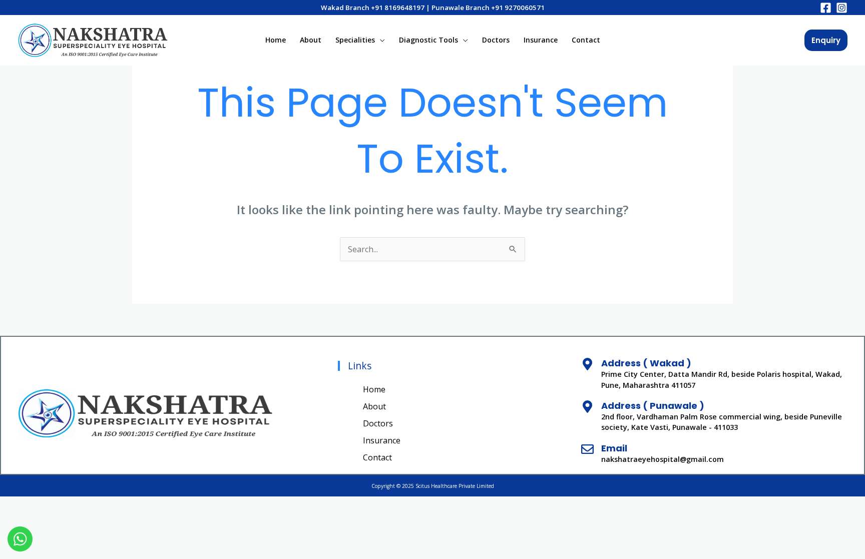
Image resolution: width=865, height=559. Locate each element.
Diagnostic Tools (428, 40)
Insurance (541, 40)
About (310, 40)
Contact (586, 40)
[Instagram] (841, 8)
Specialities (355, 40)
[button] (825, 40)
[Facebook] (825, 8)
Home (275, 40)
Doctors (496, 40)
